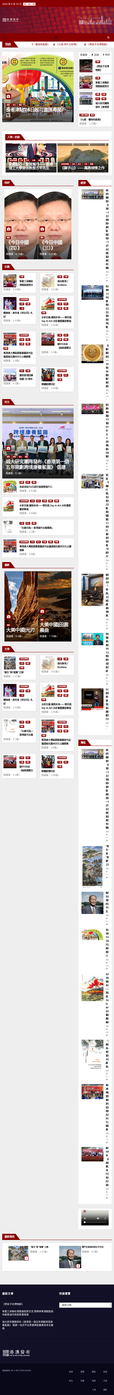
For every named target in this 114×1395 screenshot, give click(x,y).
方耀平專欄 (84, 115)
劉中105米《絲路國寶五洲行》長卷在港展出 (108, 1166)
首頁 (71, 1372)
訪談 (96, 55)
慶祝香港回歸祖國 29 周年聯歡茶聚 (26, 379)
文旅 (21, 164)
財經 (103, 94)
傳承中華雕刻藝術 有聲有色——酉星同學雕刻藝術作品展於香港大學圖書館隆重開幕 (82, 168)
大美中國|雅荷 (54, 630)
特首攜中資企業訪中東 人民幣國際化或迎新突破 (108, 652)
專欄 (92, 115)
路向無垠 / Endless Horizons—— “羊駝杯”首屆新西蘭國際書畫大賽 (95, 1251)
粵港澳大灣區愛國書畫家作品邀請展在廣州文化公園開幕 (108, 1107)
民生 (97, 99)
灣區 (103, 99)
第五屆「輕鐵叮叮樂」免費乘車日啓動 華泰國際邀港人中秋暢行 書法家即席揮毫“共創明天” (108, 516)
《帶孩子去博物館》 (13, 1304)
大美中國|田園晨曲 (20, 627)
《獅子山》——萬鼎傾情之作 (31, 168)
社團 (97, 78)
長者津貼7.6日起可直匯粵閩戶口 (35, 486)
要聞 (8, 105)
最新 (85, 55)
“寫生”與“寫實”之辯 (13, 672)
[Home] (5, 37)
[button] (108, 37)
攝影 (8, 620)
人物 (33, 164)
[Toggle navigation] (56, 37)
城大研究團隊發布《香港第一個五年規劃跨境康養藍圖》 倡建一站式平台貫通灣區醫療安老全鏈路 (27, 1325)
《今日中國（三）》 (17, 245)
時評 (107, 55)
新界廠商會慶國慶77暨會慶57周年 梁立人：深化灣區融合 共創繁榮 (108, 430)
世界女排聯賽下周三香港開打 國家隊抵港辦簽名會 (35, 112)
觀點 (8, 237)
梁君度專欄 (13, 164)
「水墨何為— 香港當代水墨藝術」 (36, 527)
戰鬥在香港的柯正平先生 (41, 1247)
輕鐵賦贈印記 (48, 384)
